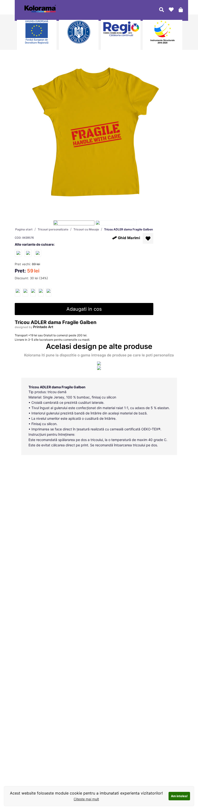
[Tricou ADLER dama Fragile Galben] (18, 292)
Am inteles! (179, 796)
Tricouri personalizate (53, 229)
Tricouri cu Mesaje (86, 229)
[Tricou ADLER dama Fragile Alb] (18, 253)
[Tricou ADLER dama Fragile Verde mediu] (38, 253)
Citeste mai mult (86, 799)
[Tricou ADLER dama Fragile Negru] (28, 253)
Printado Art (43, 327)
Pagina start (24, 229)
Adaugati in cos (84, 309)
